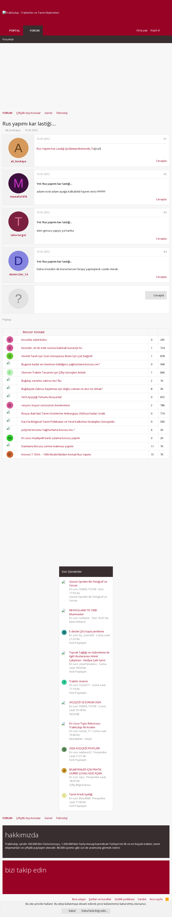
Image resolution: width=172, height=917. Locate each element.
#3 (165, 212)
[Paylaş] (159, 139)
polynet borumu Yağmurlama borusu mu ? (48, 430)
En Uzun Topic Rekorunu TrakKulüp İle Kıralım (84, 725)
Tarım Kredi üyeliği (81, 794)
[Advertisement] (86, 75)
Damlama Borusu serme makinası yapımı (47, 446)
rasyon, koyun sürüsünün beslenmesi (45, 405)
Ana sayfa (156, 899)
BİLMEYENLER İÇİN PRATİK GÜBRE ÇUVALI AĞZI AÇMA (85, 771)
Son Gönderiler (72, 572)
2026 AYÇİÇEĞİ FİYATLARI (84, 748)
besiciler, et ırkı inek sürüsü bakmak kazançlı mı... (52, 348)
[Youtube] (51, 881)
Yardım (142, 899)
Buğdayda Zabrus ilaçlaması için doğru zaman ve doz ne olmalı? (62, 389)
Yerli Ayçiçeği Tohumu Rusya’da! (41, 397)
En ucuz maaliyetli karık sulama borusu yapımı (50, 438)
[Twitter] (44, 881)
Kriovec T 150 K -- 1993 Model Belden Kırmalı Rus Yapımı (56, 454)
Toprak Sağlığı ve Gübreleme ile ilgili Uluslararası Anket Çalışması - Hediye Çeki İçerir (89, 656)
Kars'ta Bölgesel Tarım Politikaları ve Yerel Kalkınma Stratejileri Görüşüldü (68, 422)
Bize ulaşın (79, 899)
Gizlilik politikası (125, 899)
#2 (165, 174)
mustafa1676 (18, 196)
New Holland (77, 622)
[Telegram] (36, 881)
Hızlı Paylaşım (77, 643)
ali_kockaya (12, 130)
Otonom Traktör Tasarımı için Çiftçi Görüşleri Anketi (53, 372)
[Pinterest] (29, 881)
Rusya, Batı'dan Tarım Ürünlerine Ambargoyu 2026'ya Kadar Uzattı (63, 413)
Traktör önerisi (78, 681)
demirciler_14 (18, 274)
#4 (165, 251)
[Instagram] (14, 881)
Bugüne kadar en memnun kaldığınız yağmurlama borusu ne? (60, 364)
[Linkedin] (22, 881)
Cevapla (161, 161)
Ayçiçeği (74, 714)
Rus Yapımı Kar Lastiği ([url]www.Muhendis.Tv (65, 148)
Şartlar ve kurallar (100, 899)
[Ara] (166, 30)
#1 (165, 139)
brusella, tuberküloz (34, 340)
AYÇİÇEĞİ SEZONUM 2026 (85, 702)
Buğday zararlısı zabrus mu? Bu (41, 381)
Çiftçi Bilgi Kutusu (80, 785)
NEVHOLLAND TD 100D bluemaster (83, 612)
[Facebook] (7, 881)
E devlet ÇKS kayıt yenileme (86, 631)
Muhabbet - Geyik (80, 739)
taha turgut (18, 235)
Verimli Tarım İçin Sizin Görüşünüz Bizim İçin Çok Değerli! (57, 356)
